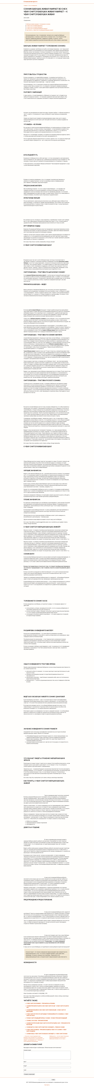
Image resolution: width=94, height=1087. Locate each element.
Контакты (47, 1085)
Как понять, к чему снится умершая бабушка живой (39, 30)
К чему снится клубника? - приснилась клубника (40, 1003)
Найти (53, 1079)
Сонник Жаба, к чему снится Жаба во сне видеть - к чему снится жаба (46, 1033)
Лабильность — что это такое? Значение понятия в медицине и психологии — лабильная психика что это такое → (59, 1037)
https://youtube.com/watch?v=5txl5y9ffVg (34, 287)
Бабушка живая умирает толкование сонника (38, 24)
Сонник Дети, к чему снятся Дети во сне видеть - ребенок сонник (45, 1027)
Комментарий (27, 1050)
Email (25, 1066)
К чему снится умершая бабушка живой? (36, 28)
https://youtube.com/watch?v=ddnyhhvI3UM (35, 563)
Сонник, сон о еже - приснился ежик (37, 1020)
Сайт (25, 1070)
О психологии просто (30, 1)
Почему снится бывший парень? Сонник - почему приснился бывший (46, 1018)
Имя (25, 1061)
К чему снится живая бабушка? (34, 25)
